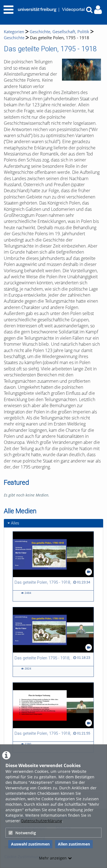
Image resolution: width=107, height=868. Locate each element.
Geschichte (14, 38)
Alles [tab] (15, 523)
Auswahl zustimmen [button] (30, 844)
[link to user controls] (97, 9)
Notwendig (25, 832)
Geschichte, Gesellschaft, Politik (59, 32)
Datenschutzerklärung (41, 820)
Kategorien (14, 32)
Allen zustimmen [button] (74, 844)
